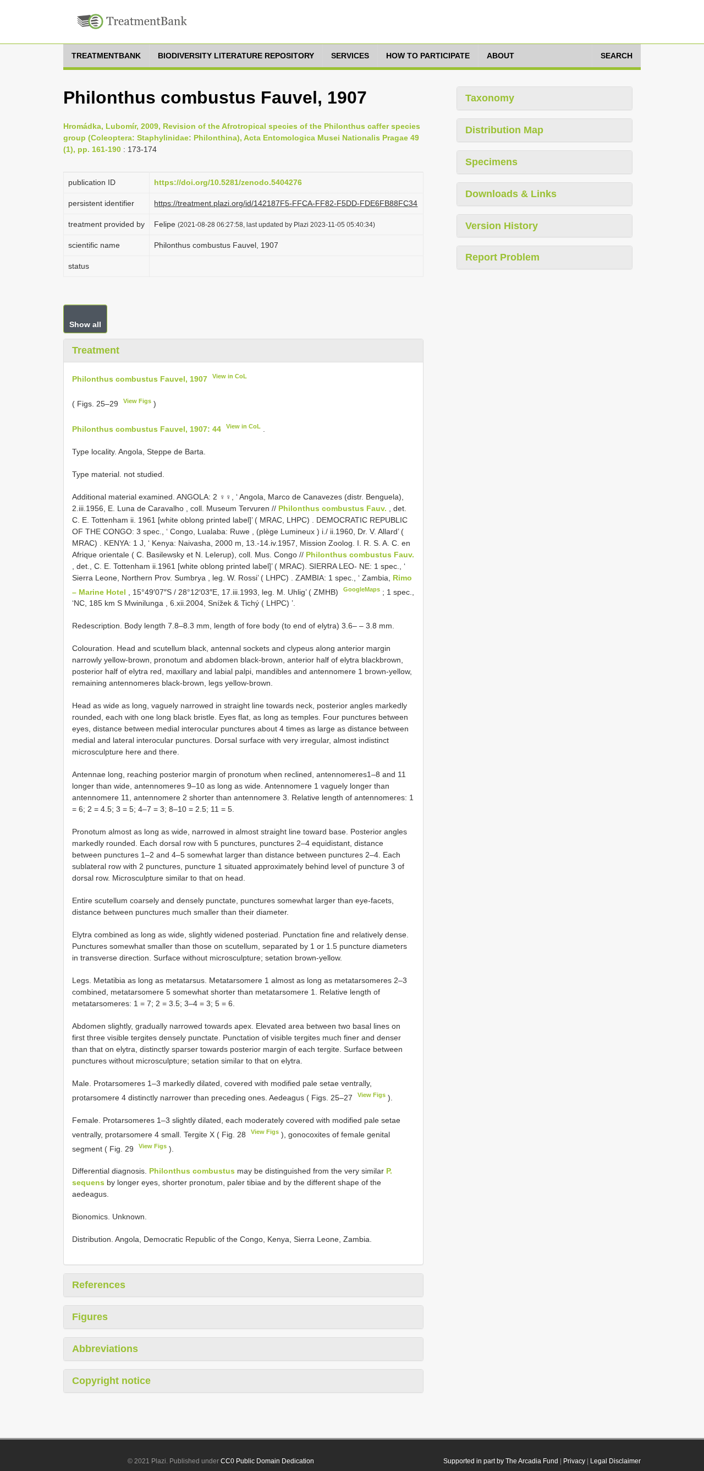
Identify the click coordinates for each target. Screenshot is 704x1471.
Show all (85, 324)
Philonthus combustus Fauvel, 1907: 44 (146, 429)
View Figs (137, 401)
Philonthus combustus (192, 1170)
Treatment (95, 350)
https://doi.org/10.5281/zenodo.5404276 (228, 182)
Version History (501, 225)
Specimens (491, 161)
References (98, 1284)
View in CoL (229, 376)
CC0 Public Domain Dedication (267, 1461)
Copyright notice (111, 1380)
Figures (90, 1316)
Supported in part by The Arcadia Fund (500, 1461)
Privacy (574, 1461)
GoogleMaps (361, 589)
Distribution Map (504, 129)
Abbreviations (105, 1348)
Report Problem (502, 257)
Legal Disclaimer (615, 1461)
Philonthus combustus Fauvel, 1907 (139, 378)
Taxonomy (489, 98)
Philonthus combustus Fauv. (332, 508)
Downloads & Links (511, 193)
